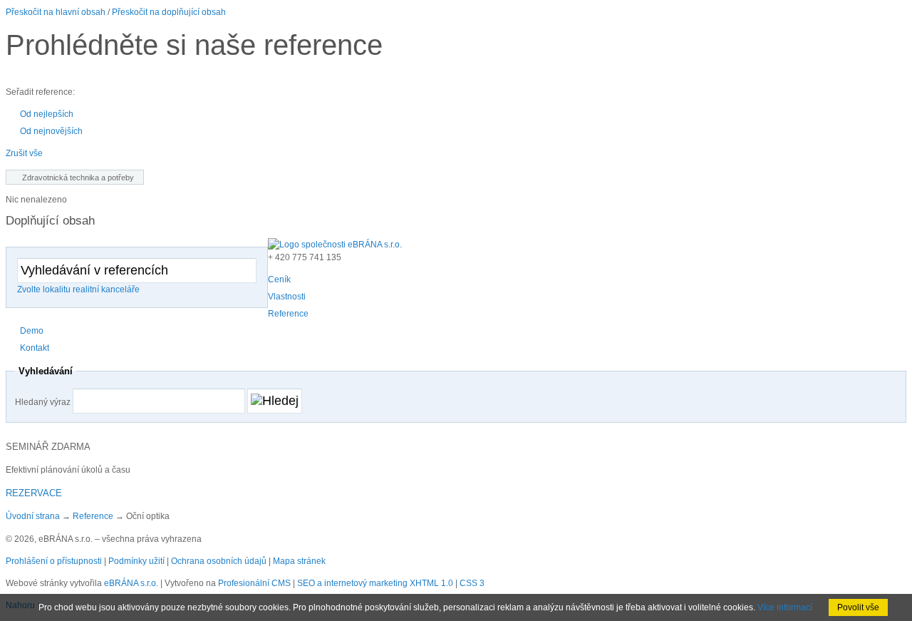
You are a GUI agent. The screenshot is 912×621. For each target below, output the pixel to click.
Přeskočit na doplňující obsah (169, 12)
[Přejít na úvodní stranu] (335, 245)
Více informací (784, 607)
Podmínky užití (136, 561)
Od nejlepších (46, 114)
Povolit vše (858, 607)
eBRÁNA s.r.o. (131, 583)
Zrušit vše (24, 153)
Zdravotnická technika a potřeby (78, 177)
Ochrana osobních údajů (218, 561)
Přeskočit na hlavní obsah (55, 12)
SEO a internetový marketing (352, 583)
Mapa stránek (299, 561)
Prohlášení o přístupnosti (54, 561)
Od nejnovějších (51, 131)
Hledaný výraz (43, 402)
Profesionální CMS (254, 583)
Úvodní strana (33, 516)
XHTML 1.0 (431, 583)
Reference (93, 516)
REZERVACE (34, 493)
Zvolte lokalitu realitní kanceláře (78, 289)
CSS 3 (472, 583)
